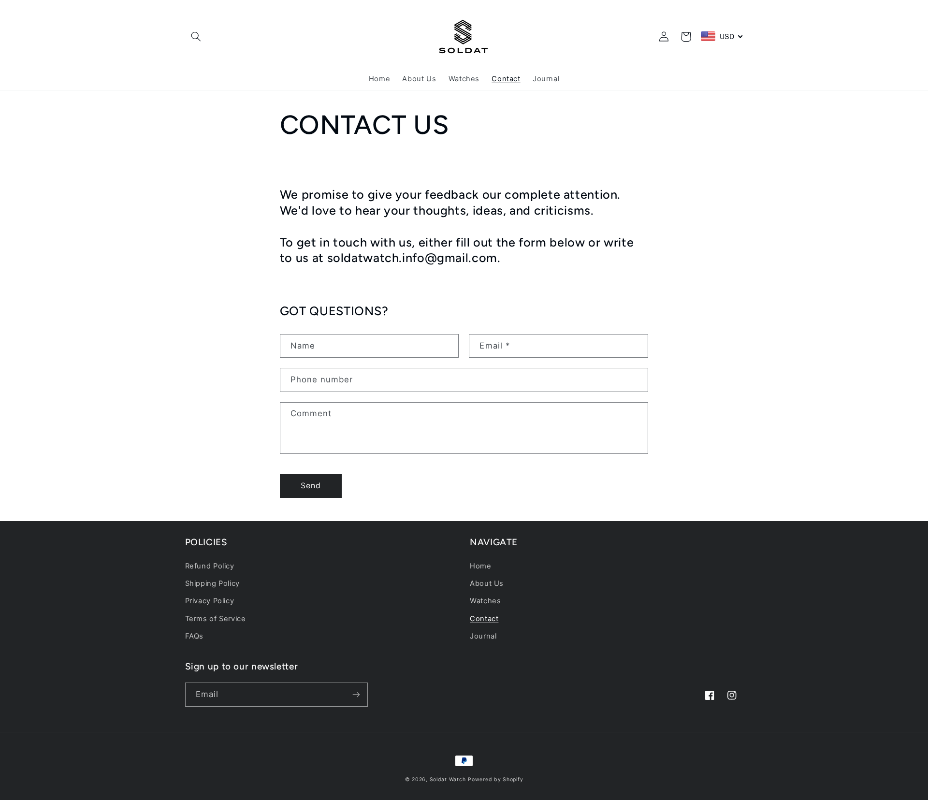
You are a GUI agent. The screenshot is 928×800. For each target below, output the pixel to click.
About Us (487, 583)
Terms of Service (215, 618)
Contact (484, 618)
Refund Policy (209, 566)
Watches (485, 600)
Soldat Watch (448, 779)
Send (311, 485)
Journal (483, 636)
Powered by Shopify (495, 779)
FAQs (194, 636)
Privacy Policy (209, 600)
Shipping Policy (212, 583)
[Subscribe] (356, 694)
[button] (196, 37)
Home (481, 566)
